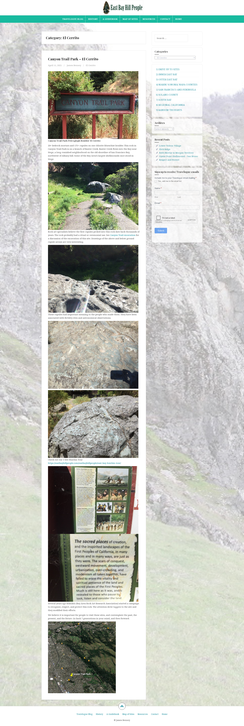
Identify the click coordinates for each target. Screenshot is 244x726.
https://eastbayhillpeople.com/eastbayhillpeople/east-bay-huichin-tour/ (84, 463)
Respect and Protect (169, 159)
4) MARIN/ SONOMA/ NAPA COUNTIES (176, 84)
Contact (165, 19)
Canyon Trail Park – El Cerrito (73, 58)
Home (178, 19)
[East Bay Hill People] (122, 7)
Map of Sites (130, 19)
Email (158, 203)
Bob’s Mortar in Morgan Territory (176, 152)
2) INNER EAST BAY (166, 74)
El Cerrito (91, 65)
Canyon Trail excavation (122, 235)
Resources (149, 19)
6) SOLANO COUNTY (167, 94)
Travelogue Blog (72, 19)
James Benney (74, 65)
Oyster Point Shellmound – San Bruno (178, 156)
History (93, 19)
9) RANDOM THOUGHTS (169, 110)
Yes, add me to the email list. (169, 181)
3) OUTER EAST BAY (166, 79)
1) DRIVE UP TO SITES (167, 69)
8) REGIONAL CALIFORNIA (170, 104)
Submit (161, 230)
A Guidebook (110, 19)
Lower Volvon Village (170, 145)
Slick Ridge (164, 149)
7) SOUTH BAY (163, 99)
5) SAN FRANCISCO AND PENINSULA (176, 89)
